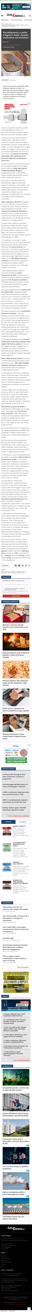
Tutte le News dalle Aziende (17, 816)
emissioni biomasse (10, 571)
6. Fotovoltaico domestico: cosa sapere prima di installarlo (15, 1035)
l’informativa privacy (22, 591)
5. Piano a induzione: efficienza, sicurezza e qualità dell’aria (14, 1041)
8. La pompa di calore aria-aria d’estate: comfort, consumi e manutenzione (14, 1021)
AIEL (2, 571)
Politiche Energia (16, 20)
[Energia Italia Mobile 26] (16, 754)
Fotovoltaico (4, 1260)
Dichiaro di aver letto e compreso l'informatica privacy (14, 589)
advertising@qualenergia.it (12, 1275)
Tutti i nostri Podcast (21, 1060)
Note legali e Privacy (22, 1302)
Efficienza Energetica (6, 1262)
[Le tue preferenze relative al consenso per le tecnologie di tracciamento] (29, 1309)
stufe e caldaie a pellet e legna (16, 573)
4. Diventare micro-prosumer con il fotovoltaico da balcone (15, 1047)
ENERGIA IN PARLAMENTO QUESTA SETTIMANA (20, 881)
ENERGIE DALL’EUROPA (18, 863)
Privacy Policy (4, 1311)
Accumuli (3, 1264)
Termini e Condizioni (20, 1304)
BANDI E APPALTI (19, 826)
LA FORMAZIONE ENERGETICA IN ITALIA (19, 844)
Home (3, 23)
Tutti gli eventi (22, 967)
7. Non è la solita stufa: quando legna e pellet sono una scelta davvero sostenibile (14, 1029)
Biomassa (9, 23)
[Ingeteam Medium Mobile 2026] (16, 113)
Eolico (2, 1266)
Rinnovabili (5, 20)
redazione (19, 1299)
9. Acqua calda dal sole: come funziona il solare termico (14, 1015)
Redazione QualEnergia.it (11, 45)
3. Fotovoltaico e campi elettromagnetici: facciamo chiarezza (13, 1053)
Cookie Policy (10, 1304)
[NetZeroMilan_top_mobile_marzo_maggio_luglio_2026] (16, 6)
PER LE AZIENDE (7, 1270)
